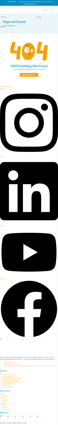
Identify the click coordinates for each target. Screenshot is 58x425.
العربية (45, 9)
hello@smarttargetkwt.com (30, 4)
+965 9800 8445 (11, 1)
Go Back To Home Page (28, 74)
